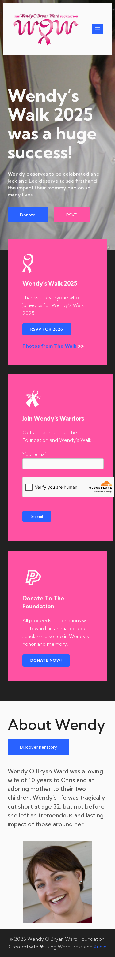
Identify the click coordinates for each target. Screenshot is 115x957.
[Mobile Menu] (97, 29)
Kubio (100, 947)
